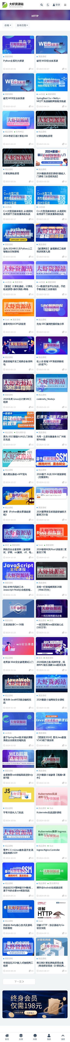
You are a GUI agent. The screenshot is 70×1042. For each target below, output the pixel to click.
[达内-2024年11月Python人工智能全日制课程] (18, 234)
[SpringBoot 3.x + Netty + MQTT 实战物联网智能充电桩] (51, 82)
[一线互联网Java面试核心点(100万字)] (51, 609)
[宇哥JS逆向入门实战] (18, 794)
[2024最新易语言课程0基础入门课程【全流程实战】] (51, 157)
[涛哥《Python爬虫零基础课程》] (18, 496)
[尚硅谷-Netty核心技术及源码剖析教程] (18, 908)
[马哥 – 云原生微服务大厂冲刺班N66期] (51, 422)
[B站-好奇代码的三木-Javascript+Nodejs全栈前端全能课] (18, 576)
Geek (7, 320)
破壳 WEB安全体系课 (47, 61)
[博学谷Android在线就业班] (51, 872)
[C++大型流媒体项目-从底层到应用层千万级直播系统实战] (18, 197)
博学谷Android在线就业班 (50, 888)
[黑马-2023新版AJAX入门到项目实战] (18, 420)
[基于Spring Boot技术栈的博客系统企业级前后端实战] (18, 722)
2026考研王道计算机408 (15, 136)
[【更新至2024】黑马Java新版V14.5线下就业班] (51, 721)
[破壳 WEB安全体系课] (51, 45)
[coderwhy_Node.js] (51, 382)
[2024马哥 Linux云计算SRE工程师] (18, 384)
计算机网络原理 (44, 136)
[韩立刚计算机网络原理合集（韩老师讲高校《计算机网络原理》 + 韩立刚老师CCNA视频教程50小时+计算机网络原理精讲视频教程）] (51, 947)
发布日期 (21, 25)
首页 (7, 1039)
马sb (51, 808)
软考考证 (20, 132)
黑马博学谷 (21, 432)
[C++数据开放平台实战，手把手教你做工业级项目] (51, 269)
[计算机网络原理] (51, 121)
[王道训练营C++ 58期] (18, 608)
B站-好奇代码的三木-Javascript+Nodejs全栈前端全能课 (18, 590)
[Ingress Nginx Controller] (51, 836)
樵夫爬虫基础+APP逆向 (15, 474)
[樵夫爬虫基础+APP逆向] (18, 457)
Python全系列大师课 (13, 61)
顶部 (63, 1039)
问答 (35, 1039)
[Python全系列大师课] (18, 45)
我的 (49, 1039)
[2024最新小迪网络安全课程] (51, 683)
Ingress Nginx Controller (48, 850)
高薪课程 (9, 57)
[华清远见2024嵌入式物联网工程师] (18, 948)
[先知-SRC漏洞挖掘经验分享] (51, 307)
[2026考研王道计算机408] (18, 121)
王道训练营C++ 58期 (13, 625)
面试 (7, 545)
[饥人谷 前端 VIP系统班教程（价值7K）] (51, 346)
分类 (21, 1039)
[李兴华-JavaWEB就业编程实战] (18, 684)
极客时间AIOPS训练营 (14, 324)
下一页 (18, 982)
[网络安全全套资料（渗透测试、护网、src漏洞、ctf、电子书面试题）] (18, 533)
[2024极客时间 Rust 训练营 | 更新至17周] (51, 531)
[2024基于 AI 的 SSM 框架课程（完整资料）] (51, 459)
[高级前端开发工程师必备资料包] (18, 345)
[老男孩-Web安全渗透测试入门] (18, 645)
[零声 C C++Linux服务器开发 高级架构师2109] (18, 833)
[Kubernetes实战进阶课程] (51, 799)
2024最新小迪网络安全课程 (50, 700)
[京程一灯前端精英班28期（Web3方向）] (51, 572)
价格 (7, 25)
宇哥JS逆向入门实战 (13, 812)
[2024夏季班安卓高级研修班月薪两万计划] (51, 492)
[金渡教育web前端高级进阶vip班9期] (18, 758)
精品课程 (9, 132)
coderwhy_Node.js (46, 399)
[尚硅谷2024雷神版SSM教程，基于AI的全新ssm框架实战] (18, 871)
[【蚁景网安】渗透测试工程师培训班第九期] (51, 232)
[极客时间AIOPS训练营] (18, 307)
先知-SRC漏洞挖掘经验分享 (50, 324)
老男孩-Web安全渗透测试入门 (18, 662)
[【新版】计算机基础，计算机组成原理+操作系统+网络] (18, 269)
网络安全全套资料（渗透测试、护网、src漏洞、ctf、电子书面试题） (17, 552)
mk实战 (41, 94)
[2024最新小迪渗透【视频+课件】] (51, 760)
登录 (58, 5)
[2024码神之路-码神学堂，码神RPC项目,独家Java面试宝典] (51, 646)
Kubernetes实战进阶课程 (49, 812)
